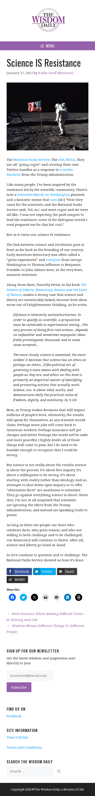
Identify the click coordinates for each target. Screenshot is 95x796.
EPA (61, 159)
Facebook (14, 716)
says (53, 199)
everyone (53, 259)
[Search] (59, 771)
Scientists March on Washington (43, 194)
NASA (70, 159)
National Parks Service (31, 159)
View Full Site (17, 737)
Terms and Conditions (24, 747)
